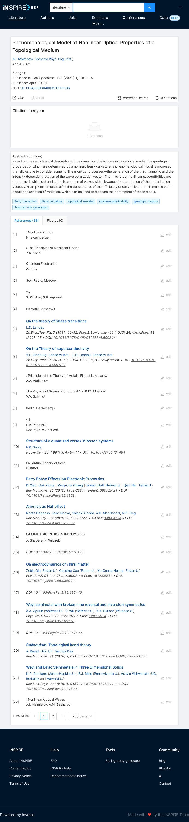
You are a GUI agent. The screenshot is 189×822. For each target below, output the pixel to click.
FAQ (54, 761)
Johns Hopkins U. (62, 673)
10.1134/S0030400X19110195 (58, 552)
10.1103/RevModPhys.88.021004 (120, 656)
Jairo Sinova (61, 513)
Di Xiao (31, 485)
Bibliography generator (123, 761)
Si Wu (69, 611)
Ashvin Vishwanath (135, 673)
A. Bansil (32, 651)
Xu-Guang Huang (110, 570)
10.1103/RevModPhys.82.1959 (50, 495)
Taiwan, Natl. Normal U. (103, 485)
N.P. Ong (129, 513)
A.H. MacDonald (108, 513)
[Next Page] (62, 716)
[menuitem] (180, 7)
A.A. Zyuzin (34, 611)
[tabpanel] (94, 475)
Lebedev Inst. (59, 355)
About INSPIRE (20, 761)
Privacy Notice (20, 776)
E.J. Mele (85, 673)
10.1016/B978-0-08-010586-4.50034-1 (85, 337)
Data (163, 17)
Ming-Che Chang (70, 485)
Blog (162, 761)
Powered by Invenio (17, 814)
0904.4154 (112, 518)
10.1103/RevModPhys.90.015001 (52, 689)
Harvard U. (55, 679)
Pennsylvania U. (106, 673)
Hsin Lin (46, 651)
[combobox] (108, 7)
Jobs (73, 17)
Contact (165, 783)
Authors (47, 17)
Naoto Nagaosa (38, 513)
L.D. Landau (35, 327)
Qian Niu (130, 485)
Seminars (100, 17)
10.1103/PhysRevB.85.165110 (50, 621)
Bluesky (165, 768)
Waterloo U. (53, 611)
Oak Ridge (46, 485)
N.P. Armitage (36, 673)
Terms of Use (19, 783)
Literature (17, 17)
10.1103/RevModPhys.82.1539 (50, 523)
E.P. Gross (33, 447)
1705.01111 (108, 684)
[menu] (172, 7)
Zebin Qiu (33, 570)
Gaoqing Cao (69, 570)
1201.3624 (97, 616)
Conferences (134, 17)
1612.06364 (102, 575)
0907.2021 (108, 490)
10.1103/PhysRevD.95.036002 (50, 581)
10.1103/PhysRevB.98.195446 (58, 592)
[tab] (26, 220)
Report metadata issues (68, 776)
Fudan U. (49, 570)
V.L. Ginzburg (36, 355)
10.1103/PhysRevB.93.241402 (58, 633)
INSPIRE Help (61, 768)
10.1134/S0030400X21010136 (45, 88)
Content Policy (20, 768)
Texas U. (145, 485)
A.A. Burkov (105, 611)
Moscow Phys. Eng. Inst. (53, 59)
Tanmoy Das (63, 651)
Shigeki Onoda (83, 513)
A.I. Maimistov (22, 59)
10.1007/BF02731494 (107, 452)
